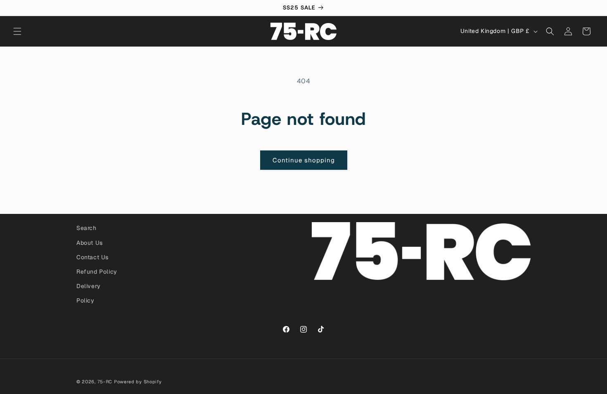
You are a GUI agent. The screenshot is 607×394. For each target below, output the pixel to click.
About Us (89, 242)
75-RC (105, 382)
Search (86, 228)
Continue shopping (304, 160)
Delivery (88, 286)
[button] (17, 31)
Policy (85, 300)
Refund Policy (96, 271)
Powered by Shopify (138, 382)
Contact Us (92, 257)
